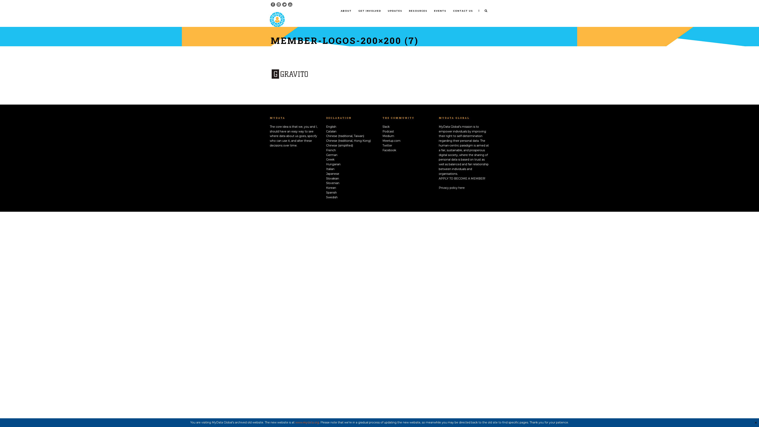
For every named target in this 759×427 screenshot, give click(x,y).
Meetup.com (391, 141)
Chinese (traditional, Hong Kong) (348, 141)
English (331, 126)
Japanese (332, 174)
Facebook (389, 150)
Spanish (331, 192)
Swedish (332, 197)
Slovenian (332, 183)
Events (440, 10)
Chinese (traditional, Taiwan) (345, 136)
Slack (386, 126)
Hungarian (333, 164)
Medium (388, 136)
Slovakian (332, 178)
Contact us (463, 10)
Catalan (331, 131)
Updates (395, 10)
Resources (418, 10)
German (331, 155)
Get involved (369, 10)
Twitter (387, 145)
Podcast (388, 131)
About (346, 10)
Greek (330, 159)
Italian (330, 169)
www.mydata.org (307, 422)
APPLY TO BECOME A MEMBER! (462, 178)
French (331, 150)
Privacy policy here (452, 188)
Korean (331, 188)
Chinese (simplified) (339, 145)
